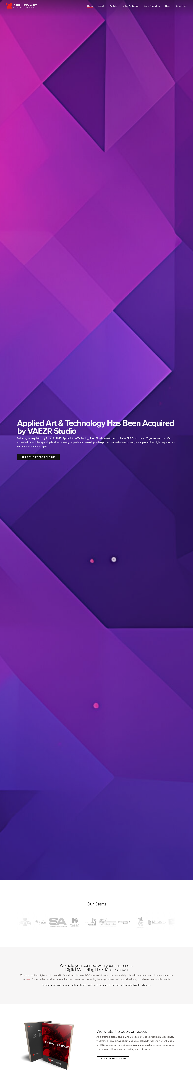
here (28, 979)
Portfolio (113, 5)
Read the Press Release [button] (39, 457)
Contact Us (181, 5)
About (101, 5)
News (167, 5)
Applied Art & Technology (21, 6)
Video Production (131, 5)
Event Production (152, 5)
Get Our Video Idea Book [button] (113, 1058)
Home (90, 5)
